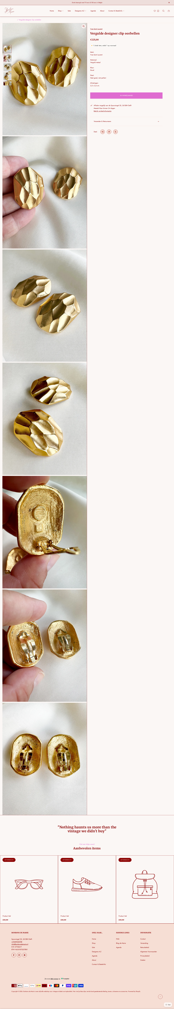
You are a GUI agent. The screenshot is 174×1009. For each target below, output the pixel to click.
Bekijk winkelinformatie (102, 111)
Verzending (144, 943)
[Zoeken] (163, 11)
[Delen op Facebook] (109, 132)
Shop (93, 943)
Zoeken (142, 960)
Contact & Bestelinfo (99, 964)
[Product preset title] (29, 884)
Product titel (7, 916)
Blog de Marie (121, 943)
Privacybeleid (144, 956)
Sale (93, 947)
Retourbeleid (144, 947)
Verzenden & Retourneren (102, 121)
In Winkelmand (126, 95)
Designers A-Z (96, 951)
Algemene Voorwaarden (148, 951)
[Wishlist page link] (155, 11)
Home (94, 939)
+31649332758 (16, 942)
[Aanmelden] (158, 11)
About (94, 960)
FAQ (117, 939)
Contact (143, 939)
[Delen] (102, 132)
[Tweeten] (115, 132)
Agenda (94, 956)
